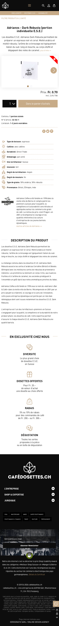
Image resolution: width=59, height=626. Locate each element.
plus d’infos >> (45, 50)
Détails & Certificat (37, 574)
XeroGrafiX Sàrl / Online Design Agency (29, 621)
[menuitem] (48, 5)
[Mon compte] (48, 5)
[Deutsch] (56, 617)
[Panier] (54, 5)
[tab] (43, 5)
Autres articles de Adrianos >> (29, 226)
